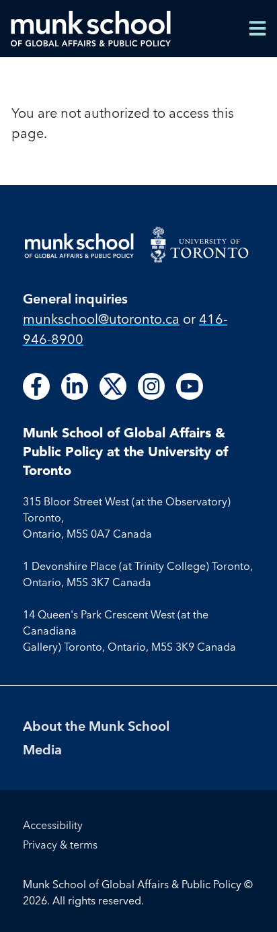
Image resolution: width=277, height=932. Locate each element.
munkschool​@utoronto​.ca (101, 318)
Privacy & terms (60, 844)
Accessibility (53, 825)
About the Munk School (96, 725)
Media (42, 749)
